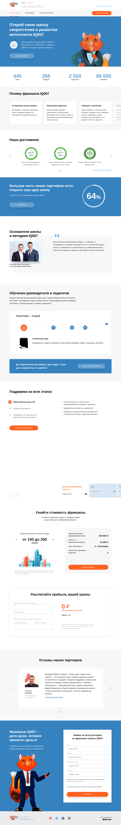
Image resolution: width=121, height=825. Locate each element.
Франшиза (31, 2)
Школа (23, 2)
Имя (68, 744)
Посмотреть (21, 205)
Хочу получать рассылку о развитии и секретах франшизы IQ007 (84, 786)
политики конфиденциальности (75, 781)
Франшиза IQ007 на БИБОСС (102, 170)
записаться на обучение (91, 366)
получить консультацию (24, 428)
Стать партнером (101, 13)
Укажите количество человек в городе (24, 603)
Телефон (69, 753)
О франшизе (14, 13)
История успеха (46, 13)
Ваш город (70, 770)
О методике (29, 13)
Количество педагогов (20, 623)
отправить (87, 794)
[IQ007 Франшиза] (13, 5)
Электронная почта (72, 762)
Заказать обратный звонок (104, 6)
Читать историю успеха (54, 697)
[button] (103, 94)
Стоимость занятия (19, 612)
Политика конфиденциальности (26, 819)
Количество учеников (41, 623)
